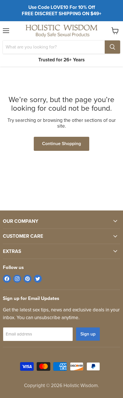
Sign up (88, 334)
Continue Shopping (61, 143)
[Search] (112, 47)
